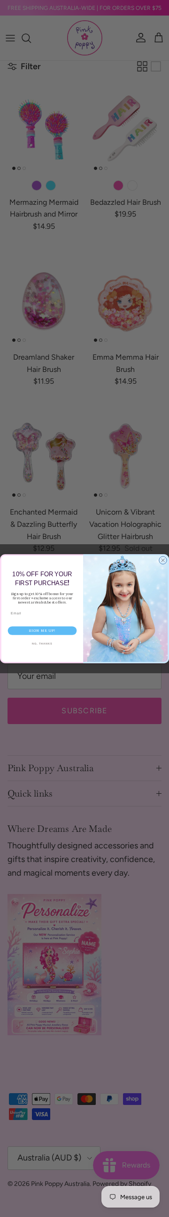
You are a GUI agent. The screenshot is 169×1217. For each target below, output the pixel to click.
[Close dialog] (163, 560)
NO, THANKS (42, 643)
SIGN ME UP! (42, 631)
